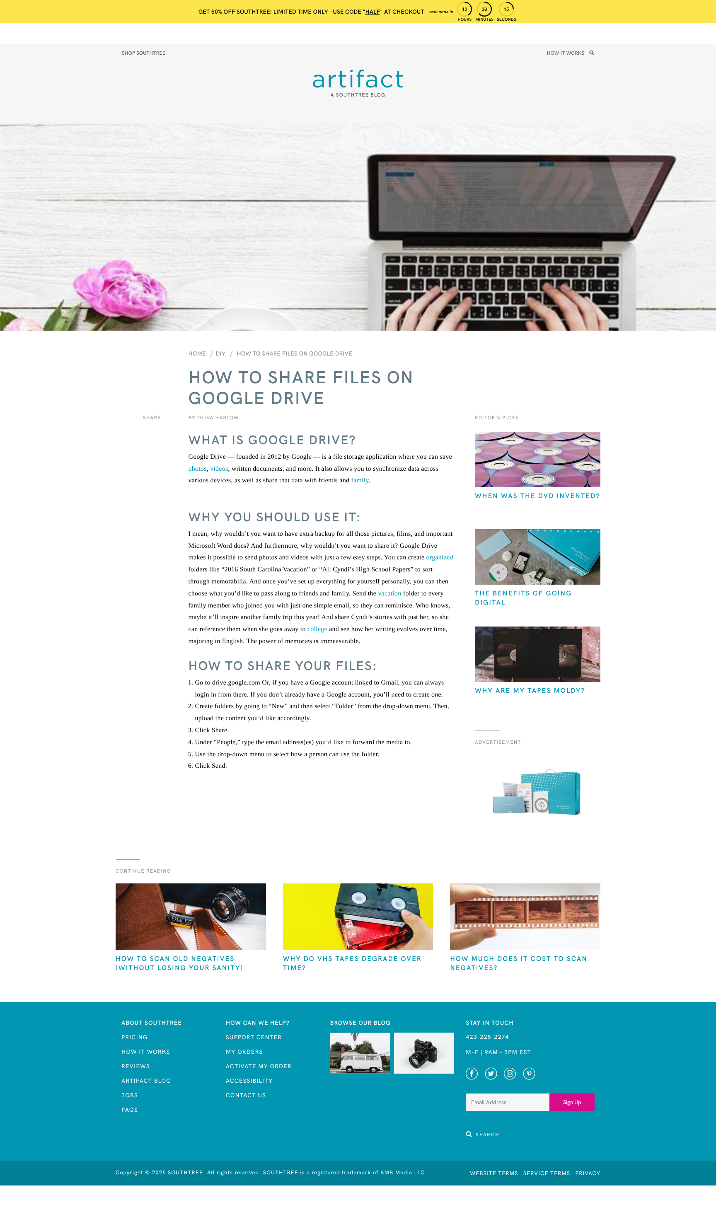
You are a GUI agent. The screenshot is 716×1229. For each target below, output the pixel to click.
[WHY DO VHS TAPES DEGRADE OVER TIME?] (358, 917)
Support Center (254, 1037)
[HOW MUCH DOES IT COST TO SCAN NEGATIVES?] (525, 917)
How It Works (565, 53)
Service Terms (546, 1173)
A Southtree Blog (358, 95)
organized (439, 557)
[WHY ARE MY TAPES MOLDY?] (537, 655)
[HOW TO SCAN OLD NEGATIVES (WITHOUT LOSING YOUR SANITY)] (191, 917)
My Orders (244, 1051)
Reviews (135, 1066)
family (359, 480)
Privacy (587, 1173)
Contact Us (246, 1095)
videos (219, 468)
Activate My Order (259, 1066)
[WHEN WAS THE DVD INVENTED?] (537, 460)
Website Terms (494, 1173)
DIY (220, 353)
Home (197, 353)
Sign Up (572, 1102)
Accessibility (249, 1080)
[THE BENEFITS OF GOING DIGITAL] (537, 558)
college (317, 629)
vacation (389, 593)
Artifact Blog (146, 1080)
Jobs (129, 1095)
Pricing (134, 1037)
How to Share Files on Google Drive (294, 353)
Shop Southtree (143, 53)
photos (198, 468)
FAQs (129, 1109)
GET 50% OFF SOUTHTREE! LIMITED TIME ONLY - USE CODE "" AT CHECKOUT (311, 11)
